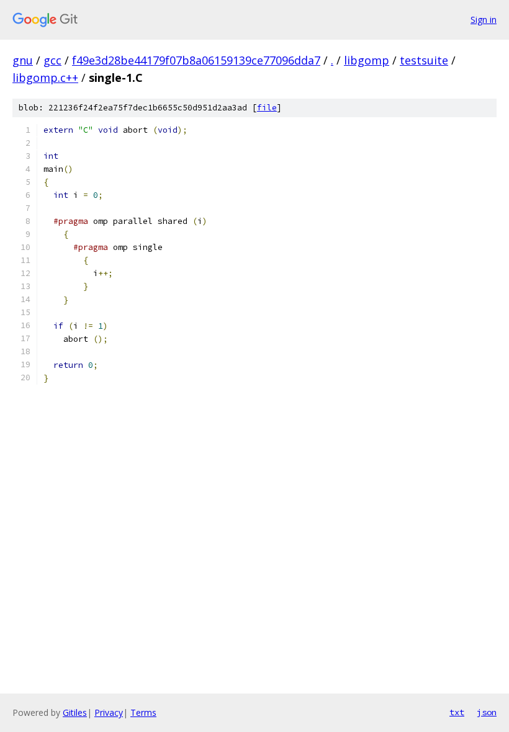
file (267, 107)
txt (456, 712)
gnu (22, 60)
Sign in (484, 19)
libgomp (366, 60)
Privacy (108, 712)
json (487, 712)
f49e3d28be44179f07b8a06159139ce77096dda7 (196, 60)
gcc (52, 60)
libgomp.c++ (45, 77)
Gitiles (75, 712)
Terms (143, 712)
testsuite (424, 60)
